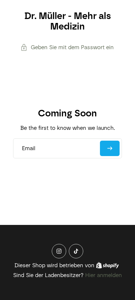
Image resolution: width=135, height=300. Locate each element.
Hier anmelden (103, 275)
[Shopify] (107, 265)
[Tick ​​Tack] (76, 251)
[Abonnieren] (110, 148)
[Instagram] (59, 251)
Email (28, 148)
